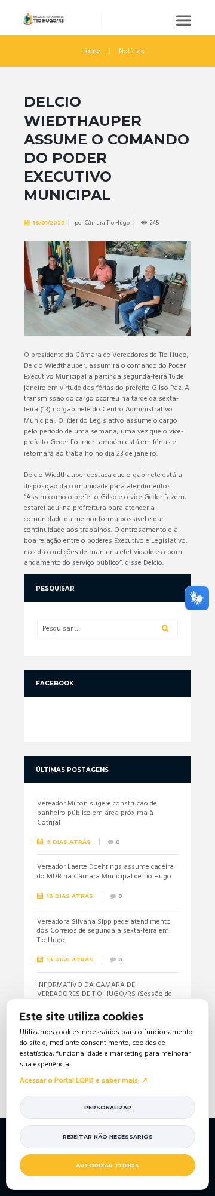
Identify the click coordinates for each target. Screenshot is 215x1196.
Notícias (132, 51)
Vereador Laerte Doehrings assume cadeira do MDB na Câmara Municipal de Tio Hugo (105, 872)
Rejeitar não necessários (108, 1136)
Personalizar (107, 1107)
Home (90, 51)
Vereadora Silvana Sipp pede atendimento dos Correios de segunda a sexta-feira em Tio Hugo (104, 931)
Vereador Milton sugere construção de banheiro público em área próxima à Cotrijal (97, 813)
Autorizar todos (107, 1165)
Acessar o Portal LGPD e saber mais (79, 1081)
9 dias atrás (69, 841)
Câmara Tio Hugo (107, 222)
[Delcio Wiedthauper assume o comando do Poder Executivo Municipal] (107, 288)
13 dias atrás (70, 896)
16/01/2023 (48, 223)
